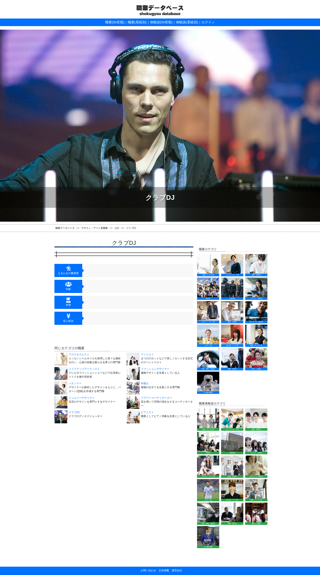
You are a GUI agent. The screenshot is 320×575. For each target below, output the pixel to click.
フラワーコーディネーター (156, 397)
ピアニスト (147, 412)
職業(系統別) (137, 22)
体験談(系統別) (187, 22)
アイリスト (147, 354)
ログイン (208, 22)
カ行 (116, 228)
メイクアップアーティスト (84, 368)
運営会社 (175, 570)
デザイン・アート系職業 (94, 228)
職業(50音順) (114, 22)
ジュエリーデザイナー (82, 397)
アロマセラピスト (79, 354)
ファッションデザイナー (155, 368)
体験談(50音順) (161, 22)
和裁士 (145, 383)
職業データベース (65, 228)
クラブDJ (74, 412)
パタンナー (75, 383)
